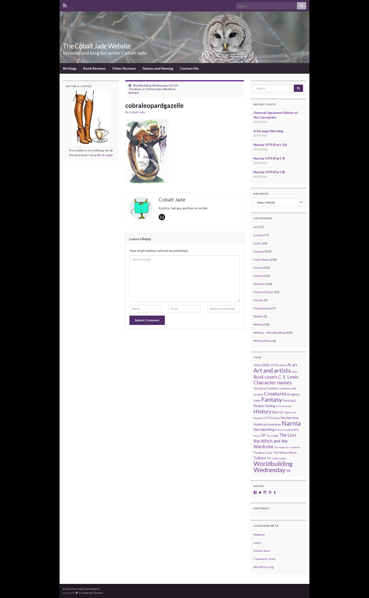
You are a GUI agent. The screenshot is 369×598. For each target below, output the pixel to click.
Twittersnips (279, 458)
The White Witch (285, 452)
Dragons (293, 394)
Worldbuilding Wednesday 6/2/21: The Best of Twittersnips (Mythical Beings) (154, 89)
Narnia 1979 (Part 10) (270, 145)
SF (263, 435)
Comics (272, 388)
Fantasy (258, 251)
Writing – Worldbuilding (269, 332)
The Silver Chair (262, 452)
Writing (258, 324)
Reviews (259, 284)
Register (259, 534)
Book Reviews (94, 68)
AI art (292, 364)
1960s (265, 365)
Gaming (270, 406)
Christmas (259, 388)
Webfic (258, 316)
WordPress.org (263, 567)
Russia (257, 435)
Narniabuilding (264, 429)
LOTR (268, 418)
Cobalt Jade (137, 112)
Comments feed (264, 559)
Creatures (275, 394)
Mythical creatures (267, 424)
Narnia (291, 423)
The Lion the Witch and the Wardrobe (274, 440)
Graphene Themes (92, 592)
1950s (257, 365)
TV (269, 458)
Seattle (258, 300)
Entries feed (261, 550)
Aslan (294, 371)
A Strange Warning (268, 131)
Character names (272, 382)
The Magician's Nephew (287, 447)
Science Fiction (263, 292)
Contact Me (189, 68)
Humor (257, 276)
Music (295, 418)
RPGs (296, 429)
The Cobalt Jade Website (97, 46)
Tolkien (259, 457)
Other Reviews (124, 68)
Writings (70, 68)
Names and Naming (158, 68)
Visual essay (261, 308)
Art (255, 227)
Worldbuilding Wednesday (273, 466)
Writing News (262, 340)
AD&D (283, 365)
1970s (274, 365)
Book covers (265, 376)
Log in (257, 542)
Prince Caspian (284, 429)
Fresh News (261, 259)
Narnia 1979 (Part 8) (269, 172)
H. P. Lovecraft (283, 406)
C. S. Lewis (288, 376)
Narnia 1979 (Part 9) (269, 158)
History (262, 411)
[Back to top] (359, 588)
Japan (287, 412)
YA (288, 471)
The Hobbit (272, 435)
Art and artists (272, 370)
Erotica (258, 235)
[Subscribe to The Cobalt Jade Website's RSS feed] (65, 4)
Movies (285, 418)
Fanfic (257, 243)
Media (276, 418)
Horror (257, 267)
